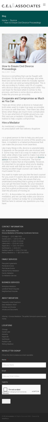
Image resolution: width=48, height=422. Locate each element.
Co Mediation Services (9, 276)
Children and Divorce (9, 307)
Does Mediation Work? (9, 305)
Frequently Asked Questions (11, 302)
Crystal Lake (6, 332)
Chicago (4, 329)
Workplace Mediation (9, 286)
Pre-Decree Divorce (8, 266)
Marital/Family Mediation (10, 271)
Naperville (5, 337)
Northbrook (5, 339)
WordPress (5, 418)
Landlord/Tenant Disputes (10, 289)
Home (4, 20)
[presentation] (21, 390)
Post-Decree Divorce (8, 268)
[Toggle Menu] (44, 5)
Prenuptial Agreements (9, 263)
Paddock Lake (6, 342)
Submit (6, 401)
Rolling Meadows (7, 344)
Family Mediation (8, 273)
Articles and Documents (10, 309)
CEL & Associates (8, 416)
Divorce (13, 20)
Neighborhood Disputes (10, 291)
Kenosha (5, 334)
